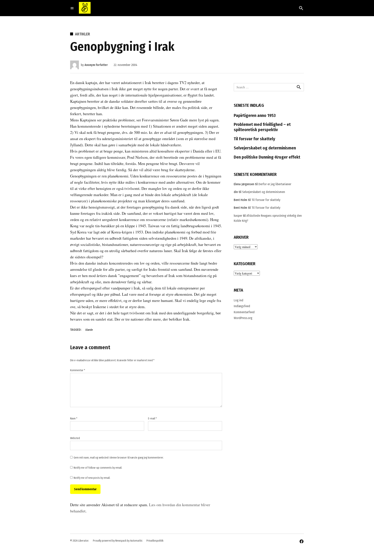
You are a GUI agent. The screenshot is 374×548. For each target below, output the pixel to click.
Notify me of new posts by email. (92, 478)
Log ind (238, 300)
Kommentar (77, 370)
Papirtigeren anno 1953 (255, 115)
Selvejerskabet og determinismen (265, 148)
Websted (75, 438)
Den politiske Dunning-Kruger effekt (267, 157)
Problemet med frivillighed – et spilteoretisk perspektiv (262, 127)
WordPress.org (243, 318)
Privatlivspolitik (154, 540)
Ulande (89, 329)
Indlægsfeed (242, 306)
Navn (73, 418)
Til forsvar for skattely (254, 138)
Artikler (82, 34)
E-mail (152, 418)
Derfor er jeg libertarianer (274, 184)
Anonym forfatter (96, 65)
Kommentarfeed (244, 312)
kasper (238, 215)
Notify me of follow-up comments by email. (98, 467)
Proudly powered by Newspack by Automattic (118, 540)
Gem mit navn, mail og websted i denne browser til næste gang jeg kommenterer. (119, 457)
